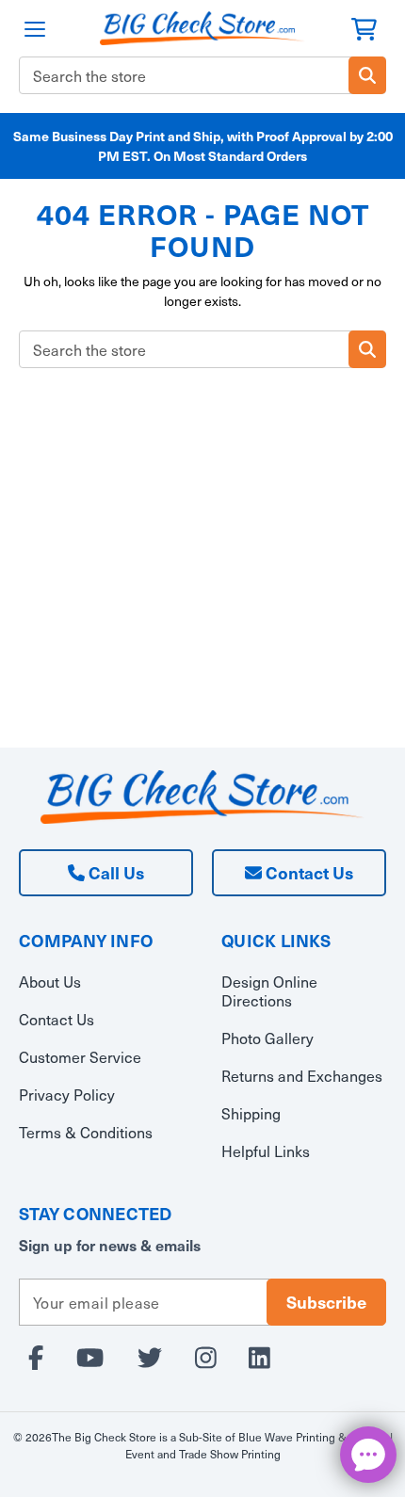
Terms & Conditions (86, 1131)
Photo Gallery (267, 1037)
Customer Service (80, 1056)
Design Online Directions (269, 990)
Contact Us (307, 872)
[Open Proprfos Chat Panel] (368, 1454)
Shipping (251, 1113)
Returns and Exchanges (301, 1075)
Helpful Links (265, 1150)
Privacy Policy (67, 1094)
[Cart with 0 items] (364, 27)
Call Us (114, 872)
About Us (50, 981)
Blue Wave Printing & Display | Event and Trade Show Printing (259, 1445)
